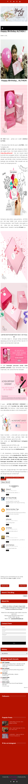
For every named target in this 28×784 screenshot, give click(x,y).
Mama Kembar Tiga (12, 509)
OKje (7, 536)
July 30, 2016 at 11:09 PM (12, 499)
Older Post (23, 585)
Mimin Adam (5, 682)
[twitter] (14, 1)
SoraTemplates (13, 777)
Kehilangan (5, 678)
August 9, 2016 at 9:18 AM (12, 537)
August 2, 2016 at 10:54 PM (12, 510)
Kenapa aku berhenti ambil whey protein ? (13, 669)
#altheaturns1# (9, 477)
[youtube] (20, 1)
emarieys (9, 528)
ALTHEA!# (16, 477)
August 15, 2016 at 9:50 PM (12, 546)
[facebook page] (11, 1)
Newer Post (5, 585)
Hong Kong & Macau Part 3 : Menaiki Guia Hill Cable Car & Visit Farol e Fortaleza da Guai (13, 664)
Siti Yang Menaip (11, 498)
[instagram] (17, 1)
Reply (7, 494)
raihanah (8, 519)
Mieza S (8, 489)
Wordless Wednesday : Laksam (10, 674)
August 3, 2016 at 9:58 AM (12, 520)
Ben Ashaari (5, 668)
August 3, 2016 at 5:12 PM (12, 529)
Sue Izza (4, 673)
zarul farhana (10, 545)
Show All (25, 687)
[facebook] (8, 1)
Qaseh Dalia (5, 677)
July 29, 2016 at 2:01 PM (11, 490)
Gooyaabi (14, 779)
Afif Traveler (6, 662)
